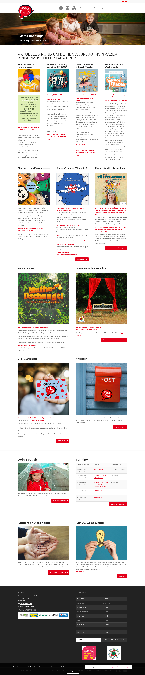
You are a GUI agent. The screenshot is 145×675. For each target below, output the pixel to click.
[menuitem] (82, 8)
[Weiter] (143, 28)
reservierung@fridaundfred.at (66, 255)
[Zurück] (2, 28)
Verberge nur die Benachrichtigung (119, 667)
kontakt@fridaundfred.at (26, 606)
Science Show (98, 491)
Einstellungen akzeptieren (95, 667)
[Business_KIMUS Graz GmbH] (101, 543)
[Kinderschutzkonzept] (43, 543)
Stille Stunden (98, 469)
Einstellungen (72, 671)
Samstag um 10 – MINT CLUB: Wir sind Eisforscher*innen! (101, 484)
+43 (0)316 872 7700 (26, 604)
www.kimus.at (80, 571)
